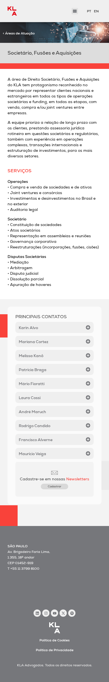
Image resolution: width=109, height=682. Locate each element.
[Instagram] (45, 613)
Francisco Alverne (36, 439)
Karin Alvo (28, 327)
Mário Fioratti (31, 383)
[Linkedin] (37, 613)
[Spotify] (71, 613)
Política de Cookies (54, 640)
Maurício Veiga (32, 453)
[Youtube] (54, 613)
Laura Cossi (30, 397)
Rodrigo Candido (34, 425)
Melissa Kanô (31, 355)
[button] (75, 11)
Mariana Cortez (33, 341)
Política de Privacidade (55, 650)
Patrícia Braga (32, 369)
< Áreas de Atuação (19, 33)
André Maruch (32, 411)
